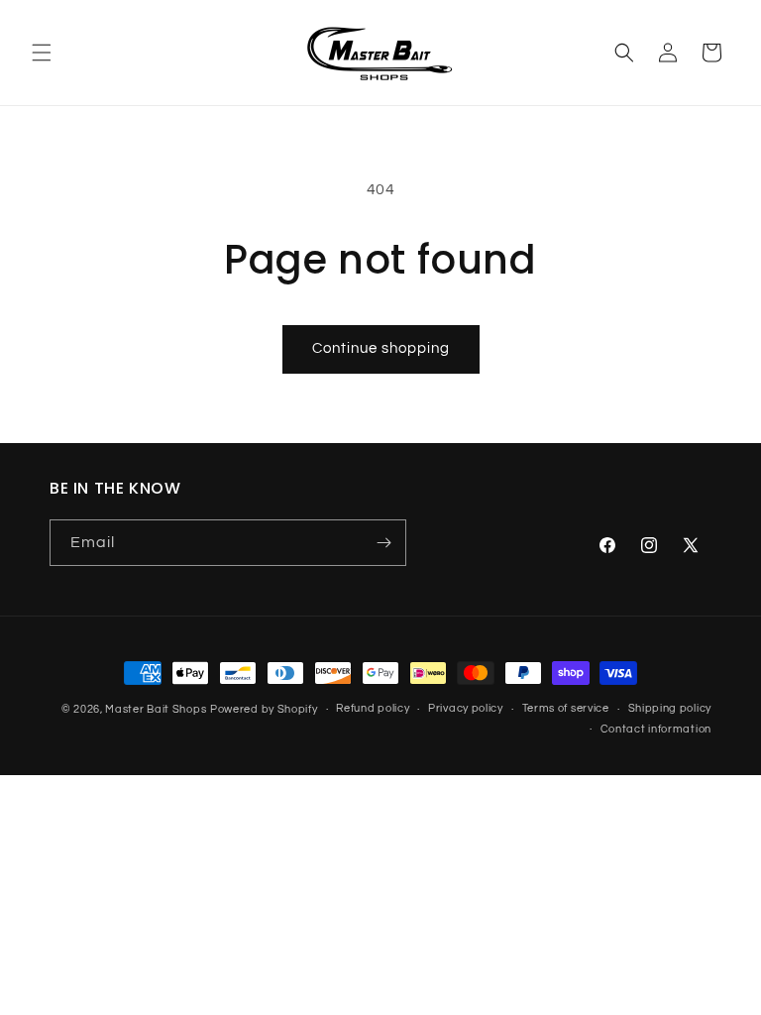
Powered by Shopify (264, 709)
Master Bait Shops (155, 709)
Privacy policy (465, 708)
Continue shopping (381, 348)
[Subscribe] (383, 542)
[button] (41, 52)
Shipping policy (670, 708)
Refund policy (372, 708)
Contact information (655, 729)
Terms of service (565, 708)
